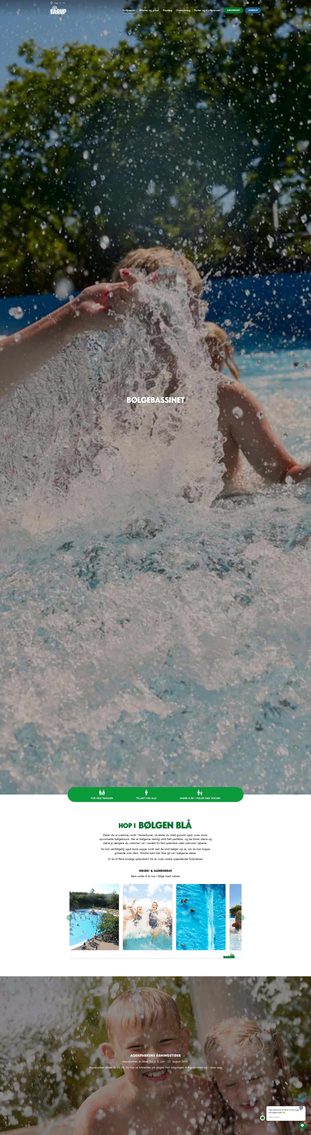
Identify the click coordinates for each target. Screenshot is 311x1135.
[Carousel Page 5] (180, 955)
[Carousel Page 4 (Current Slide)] (155, 955)
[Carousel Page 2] (106, 955)
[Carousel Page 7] (229, 955)
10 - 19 (57, 2)
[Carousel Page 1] (81, 955)
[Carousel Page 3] (131, 955)
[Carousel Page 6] (204, 955)
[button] (233, 10)
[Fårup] (58, 10)
